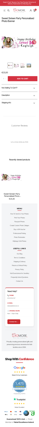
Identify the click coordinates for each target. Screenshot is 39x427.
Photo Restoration (19, 237)
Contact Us (19, 281)
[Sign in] (31, 10)
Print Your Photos (19, 218)
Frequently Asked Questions (19, 277)
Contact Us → (13, 321)
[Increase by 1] (6, 77)
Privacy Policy (19, 269)
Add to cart (22, 79)
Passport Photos (19, 221)
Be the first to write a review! (19, 147)
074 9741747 (11, 298)
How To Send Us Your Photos (19, 214)
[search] (9, 10)
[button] (34, 42)
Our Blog (19, 254)
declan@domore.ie (13, 306)
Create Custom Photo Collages (19, 225)
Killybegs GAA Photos (19, 241)
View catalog (5, 10)
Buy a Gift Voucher (19, 229)
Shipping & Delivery (20, 261)
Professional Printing (19, 233)
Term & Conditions (19, 257)
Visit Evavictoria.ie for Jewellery (19, 273)
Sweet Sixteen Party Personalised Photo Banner (12, 195)
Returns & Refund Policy (19, 265)
